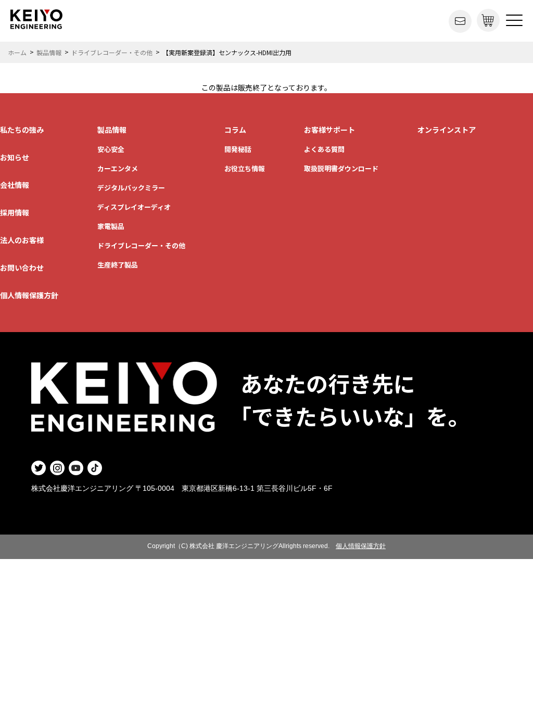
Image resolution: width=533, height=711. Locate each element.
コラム (235, 129)
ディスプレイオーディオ (134, 207)
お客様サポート (329, 129)
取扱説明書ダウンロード (341, 168)
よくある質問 (324, 149)
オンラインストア (446, 129)
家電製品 (110, 226)
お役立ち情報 (244, 168)
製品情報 (48, 52)
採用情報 (14, 212)
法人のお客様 (22, 240)
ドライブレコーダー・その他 (112, 52)
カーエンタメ (117, 168)
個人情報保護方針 (29, 295)
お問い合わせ (22, 267)
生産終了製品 (117, 265)
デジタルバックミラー (131, 188)
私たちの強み (22, 129)
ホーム (17, 52)
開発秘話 (237, 149)
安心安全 (110, 149)
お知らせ (14, 157)
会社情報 (14, 185)
